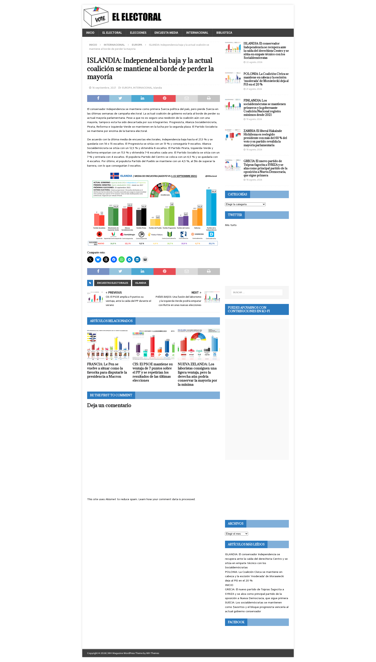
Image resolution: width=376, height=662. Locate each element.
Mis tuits (231, 225)
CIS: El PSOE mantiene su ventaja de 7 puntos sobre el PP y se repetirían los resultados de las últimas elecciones (153, 372)
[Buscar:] (257, 292)
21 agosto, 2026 (254, 89)
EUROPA (127, 88)
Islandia (157, 88)
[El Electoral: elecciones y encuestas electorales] (123, 26)
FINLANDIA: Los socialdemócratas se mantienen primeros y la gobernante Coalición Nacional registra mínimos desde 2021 (265, 108)
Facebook (236, 622)
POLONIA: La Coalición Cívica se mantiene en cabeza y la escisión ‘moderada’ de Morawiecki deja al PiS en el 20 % (266, 79)
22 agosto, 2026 (254, 62)
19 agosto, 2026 (254, 119)
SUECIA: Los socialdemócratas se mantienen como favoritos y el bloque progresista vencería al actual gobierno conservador (256, 606)
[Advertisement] (257, 256)
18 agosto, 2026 (254, 149)
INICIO (90, 33)
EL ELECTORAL (112, 33)
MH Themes (152, 653)
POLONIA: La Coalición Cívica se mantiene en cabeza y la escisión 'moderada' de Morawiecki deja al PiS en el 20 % (254, 576)
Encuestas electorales (112, 283)
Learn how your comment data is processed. (166, 499)
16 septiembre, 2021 (104, 88)
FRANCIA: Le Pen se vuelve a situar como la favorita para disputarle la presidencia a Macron (107, 370)
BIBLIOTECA (224, 33)
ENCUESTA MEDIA (166, 33)
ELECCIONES (138, 33)
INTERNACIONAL (197, 33)
